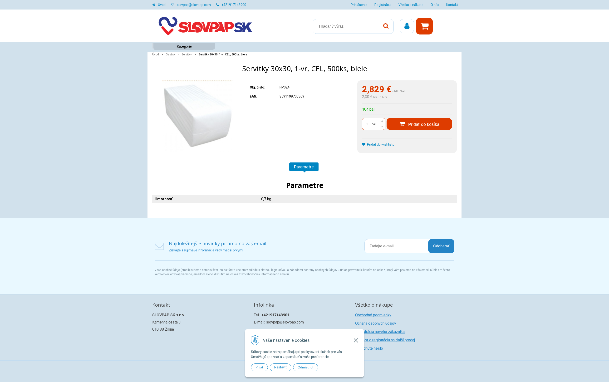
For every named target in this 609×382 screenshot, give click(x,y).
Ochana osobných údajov (375, 323)
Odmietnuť (306, 367)
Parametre (304, 166)
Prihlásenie (359, 5)
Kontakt (452, 5)
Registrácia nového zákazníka (380, 331)
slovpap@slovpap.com (194, 5)
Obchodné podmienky (373, 315)
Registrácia (382, 5)
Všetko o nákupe (410, 5)
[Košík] (425, 26)
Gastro (170, 54)
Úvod (162, 5)
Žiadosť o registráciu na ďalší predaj (385, 340)
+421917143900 (233, 5)
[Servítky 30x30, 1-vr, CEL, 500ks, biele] (198, 116)
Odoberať (441, 246)
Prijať (259, 367)
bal (374, 124)
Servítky (187, 54)
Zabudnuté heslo (369, 348)
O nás (435, 5)
